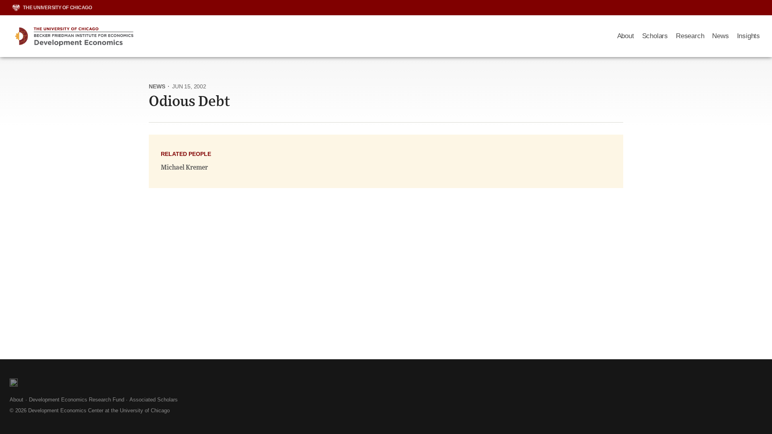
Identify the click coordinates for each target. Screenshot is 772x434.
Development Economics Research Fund (76, 400)
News (720, 36)
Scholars (655, 36)
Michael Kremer (184, 167)
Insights (748, 36)
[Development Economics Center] (308, 36)
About (625, 36)
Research (690, 36)
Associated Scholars (153, 400)
